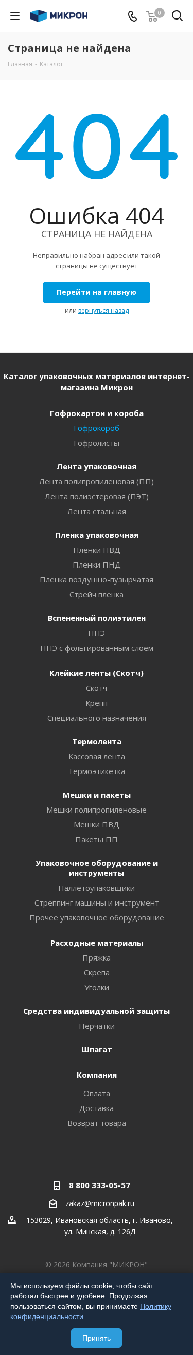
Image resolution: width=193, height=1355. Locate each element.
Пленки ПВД (96, 549)
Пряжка (96, 957)
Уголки (96, 987)
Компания (97, 1074)
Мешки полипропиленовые (96, 809)
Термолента (96, 741)
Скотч (96, 688)
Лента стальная (96, 511)
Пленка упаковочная (96, 535)
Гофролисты (96, 443)
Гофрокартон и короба (97, 413)
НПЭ (96, 633)
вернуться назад (103, 310)
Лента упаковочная (96, 466)
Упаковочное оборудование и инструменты (97, 868)
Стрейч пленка (96, 594)
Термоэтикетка (96, 771)
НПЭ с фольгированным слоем (96, 648)
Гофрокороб (96, 428)
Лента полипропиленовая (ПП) (96, 481)
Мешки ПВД (96, 824)
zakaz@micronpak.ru (99, 1204)
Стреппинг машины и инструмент (96, 902)
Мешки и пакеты (97, 794)
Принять (96, 1338)
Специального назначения (96, 717)
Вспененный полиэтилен (97, 618)
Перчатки (97, 1026)
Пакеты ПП (96, 839)
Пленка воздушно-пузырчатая (96, 579)
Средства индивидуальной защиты (96, 1011)
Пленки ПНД (97, 564)
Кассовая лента (96, 756)
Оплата (96, 1093)
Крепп (96, 703)
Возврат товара (96, 1123)
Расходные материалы (96, 942)
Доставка (96, 1108)
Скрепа (97, 972)
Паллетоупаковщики (96, 887)
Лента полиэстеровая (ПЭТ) (97, 496)
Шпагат (96, 1049)
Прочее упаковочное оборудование (96, 917)
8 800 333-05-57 (99, 1185)
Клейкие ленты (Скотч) (96, 673)
